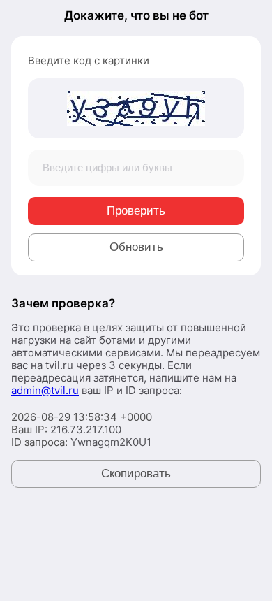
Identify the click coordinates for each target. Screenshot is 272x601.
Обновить (136, 247)
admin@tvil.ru (45, 390)
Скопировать (136, 473)
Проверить (136, 210)
